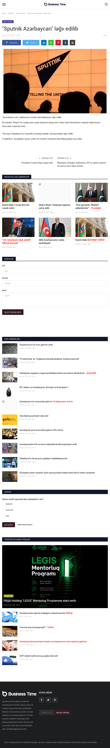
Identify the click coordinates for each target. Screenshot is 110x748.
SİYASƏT (11, 13)
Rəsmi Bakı (90, 240)
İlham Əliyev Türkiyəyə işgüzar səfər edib (54, 206)
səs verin (8, 524)
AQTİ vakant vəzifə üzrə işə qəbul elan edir (38, 656)
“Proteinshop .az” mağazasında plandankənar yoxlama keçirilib (49, 359)
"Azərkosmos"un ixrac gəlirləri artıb (36, 345)
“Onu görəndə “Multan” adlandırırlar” (88, 206)
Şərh (4, 290)
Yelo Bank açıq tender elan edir (34, 416)
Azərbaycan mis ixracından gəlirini (46, 401)
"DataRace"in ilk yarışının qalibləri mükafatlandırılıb (43, 458)
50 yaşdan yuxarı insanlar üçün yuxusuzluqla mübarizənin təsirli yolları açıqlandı (57, 473)
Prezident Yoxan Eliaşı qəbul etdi (37, 163)
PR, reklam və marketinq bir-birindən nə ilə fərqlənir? (43, 387)
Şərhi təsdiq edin (13, 312)
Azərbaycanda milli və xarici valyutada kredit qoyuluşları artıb (48, 444)
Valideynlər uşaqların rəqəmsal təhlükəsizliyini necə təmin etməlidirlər (57, 373)
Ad (3, 265)
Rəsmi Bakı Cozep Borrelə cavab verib (15, 206)
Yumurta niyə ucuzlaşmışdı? (36, 627)
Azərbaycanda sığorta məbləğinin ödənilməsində (46, 613)
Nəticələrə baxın (25, 524)
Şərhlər (9, 259)
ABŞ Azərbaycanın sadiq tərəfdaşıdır (51, 241)
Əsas (4, 13)
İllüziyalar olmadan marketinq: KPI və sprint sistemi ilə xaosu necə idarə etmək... (81, 164)
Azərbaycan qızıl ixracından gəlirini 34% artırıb (41, 430)
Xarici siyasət (20, 13)
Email (5, 278)
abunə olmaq (62, 712)
